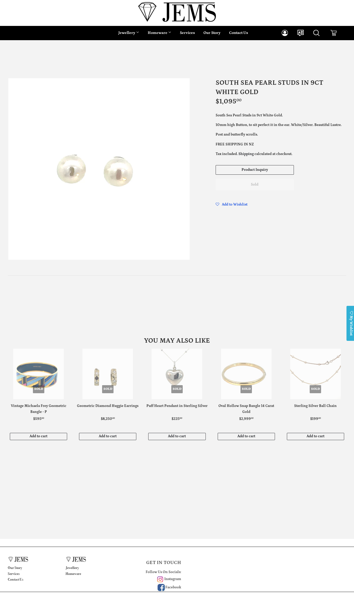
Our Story (212, 33)
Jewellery (127, 33)
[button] (231, 204)
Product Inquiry (255, 170)
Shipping (246, 154)
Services (187, 33)
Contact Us (238, 33)
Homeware (158, 33)
